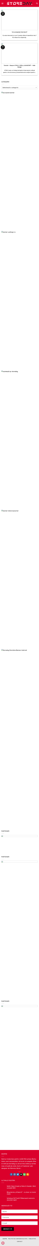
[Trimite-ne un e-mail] (21, 1174)
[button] (2, 3)
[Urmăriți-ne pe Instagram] (14, 1174)
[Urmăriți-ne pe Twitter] (17, 1174)
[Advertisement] (19, 808)
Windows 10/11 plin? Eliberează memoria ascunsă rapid (21, 1199)
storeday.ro (13, 1164)
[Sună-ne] (24, 1174)
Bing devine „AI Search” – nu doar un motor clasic (21, 1193)
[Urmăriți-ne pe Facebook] (11, 1174)
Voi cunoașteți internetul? (19, 32)
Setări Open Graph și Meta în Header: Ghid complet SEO (21, 1187)
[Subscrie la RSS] (27, 1174)
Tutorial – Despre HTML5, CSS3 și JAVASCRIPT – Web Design (19, 66)
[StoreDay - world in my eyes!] (19, 3)
